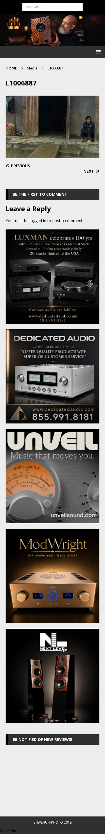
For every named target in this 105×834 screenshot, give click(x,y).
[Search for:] (52, 6)
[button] (97, 51)
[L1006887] (52, 154)
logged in (38, 220)
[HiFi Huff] (52, 42)
